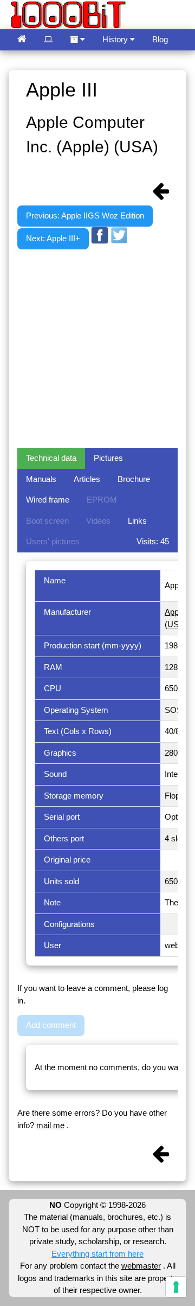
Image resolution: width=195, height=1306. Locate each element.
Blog (160, 39)
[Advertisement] (97, 347)
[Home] (22, 39)
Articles (87, 479)
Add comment (51, 1025)
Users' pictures (53, 541)
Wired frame (47, 499)
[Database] (48, 39)
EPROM (102, 499)
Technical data (51, 457)
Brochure (134, 479)
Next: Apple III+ (53, 238)
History (116, 39)
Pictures (108, 457)
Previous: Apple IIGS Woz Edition (85, 215)
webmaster (141, 1265)
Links (137, 520)
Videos (98, 520)
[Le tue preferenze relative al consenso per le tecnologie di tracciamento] (176, 1287)
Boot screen (47, 520)
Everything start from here (97, 1253)
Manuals (41, 479)
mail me (50, 1125)
